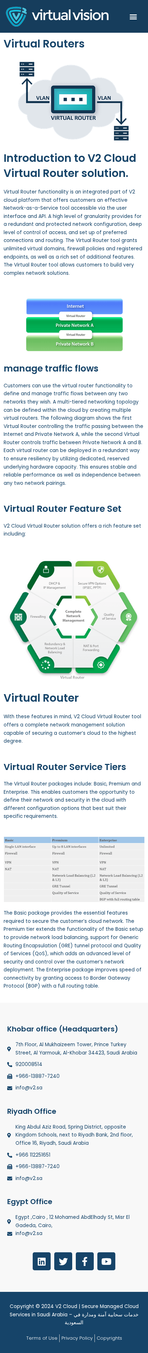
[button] (133, 16)
